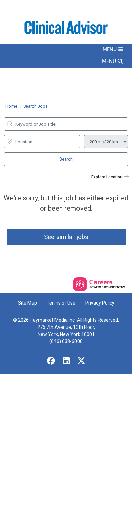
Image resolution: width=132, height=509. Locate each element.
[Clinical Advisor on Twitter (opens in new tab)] (81, 361)
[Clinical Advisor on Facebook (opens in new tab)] (51, 361)
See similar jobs (66, 236)
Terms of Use (61, 303)
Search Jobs (35, 106)
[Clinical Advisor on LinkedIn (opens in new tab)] (66, 361)
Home (11, 106)
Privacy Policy (99, 303)
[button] (66, 50)
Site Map (27, 303)
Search (66, 159)
